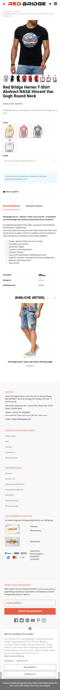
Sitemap (8, 447)
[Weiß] (9, 145)
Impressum (10, 452)
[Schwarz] (37, 131)
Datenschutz (10, 436)
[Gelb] (9, 131)
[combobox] (30, 161)
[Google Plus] (27, 620)
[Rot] (23, 131)
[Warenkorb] (50, 3)
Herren (41, 280)
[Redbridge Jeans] (27, 4)
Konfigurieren (30, 674)
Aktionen (8, 473)
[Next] (55, 298)
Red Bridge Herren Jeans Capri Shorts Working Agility (30, 362)
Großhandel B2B (11, 501)
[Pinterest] (38, 620)
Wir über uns (10, 479)
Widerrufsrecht (11, 458)
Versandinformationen (14, 490)
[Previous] (47, 298)
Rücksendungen (11, 506)
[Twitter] (22, 620)
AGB (7, 441)
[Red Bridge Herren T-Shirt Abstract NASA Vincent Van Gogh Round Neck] (30, 47)
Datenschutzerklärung (46, 589)
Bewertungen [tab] (34, 206)
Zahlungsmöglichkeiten (14, 484)
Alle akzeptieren (30, 667)
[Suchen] (4, 3)
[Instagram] (44, 620)
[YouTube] (33, 620)
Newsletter (9, 495)
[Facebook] (16, 620)
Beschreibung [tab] (11, 206)
